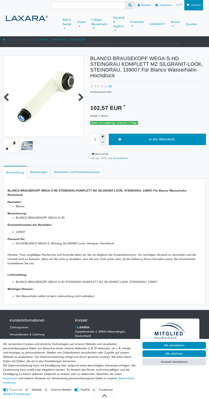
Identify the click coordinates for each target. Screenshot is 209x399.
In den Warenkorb (162, 139)
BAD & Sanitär (67, 22)
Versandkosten (120, 158)
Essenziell (16, 389)
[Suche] (130, 5)
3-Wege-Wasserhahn (99, 22)
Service (175, 21)
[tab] (15, 172)
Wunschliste (101, 154)
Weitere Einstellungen (17, 394)
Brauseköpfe (78, 39)
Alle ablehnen (174, 353)
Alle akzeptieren (174, 345)
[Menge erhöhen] (103, 136)
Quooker (191, 24)
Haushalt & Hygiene (119, 22)
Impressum (10, 378)
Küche (81, 21)
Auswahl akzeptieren (174, 361)
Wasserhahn (59, 39)
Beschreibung (15, 172)
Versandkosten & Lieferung (27, 334)
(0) (110, 86)
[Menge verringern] (103, 142)
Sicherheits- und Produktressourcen (77, 172)
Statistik (37, 389)
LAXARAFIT (157, 24)
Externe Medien (61, 389)
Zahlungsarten (19, 327)
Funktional (105, 389)
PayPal (85, 389)
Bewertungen (38, 172)
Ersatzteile (137, 21)
